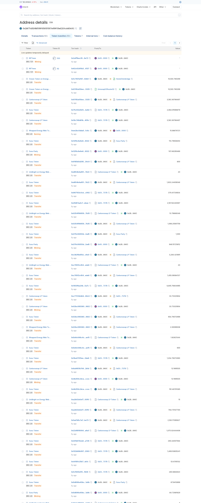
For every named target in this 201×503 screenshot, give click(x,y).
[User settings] (180, 2)
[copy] (76, 28)
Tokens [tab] (78, 36)
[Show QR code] (80, 28)
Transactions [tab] (40, 36)
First (163, 43)
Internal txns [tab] (93, 36)
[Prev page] (170, 43)
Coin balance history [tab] (112, 36)
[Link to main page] (24, 7)
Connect (176, 7)
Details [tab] (24, 36)
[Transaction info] (22, 58)
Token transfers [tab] (61, 36)
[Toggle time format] (81, 48)
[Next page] (179, 43)
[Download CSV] (33, 43)
